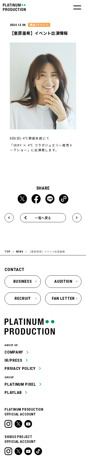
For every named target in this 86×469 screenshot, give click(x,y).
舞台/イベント (39, 25)
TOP (7, 251)
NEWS (19, 251)
